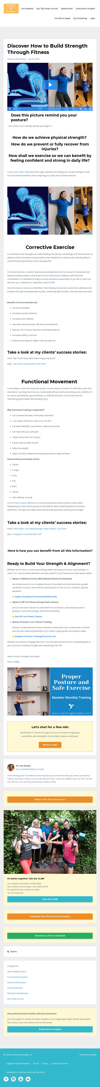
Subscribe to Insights (85, 8)
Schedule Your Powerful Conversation (50, 916)
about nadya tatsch (16, 971)
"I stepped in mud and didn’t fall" (27, 534)
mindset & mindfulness (17, 993)
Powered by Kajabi (88, 1054)
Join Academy (27, 8)
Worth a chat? (50, 745)
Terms (36, 1063)
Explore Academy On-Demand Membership (36, 596)
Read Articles (67, 8)
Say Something (80, 18)
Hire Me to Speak (62, 18)
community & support (17, 977)
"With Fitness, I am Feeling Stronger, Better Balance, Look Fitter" (40, 528)
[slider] (48, 109)
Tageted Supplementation (18, 1063)
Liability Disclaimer (59, 1063)
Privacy (45, 1063)
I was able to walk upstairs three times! (29, 363)
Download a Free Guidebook (50, 936)
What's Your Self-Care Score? (50, 799)
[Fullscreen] (90, 109)
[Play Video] (9, 109)
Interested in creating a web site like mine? (25, 1072)
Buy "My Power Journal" (47, 8)
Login (92, 18)
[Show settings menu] (85, 109)
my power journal (15, 998)
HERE (52, 282)
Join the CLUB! (50, 899)
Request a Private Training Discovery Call (35, 636)
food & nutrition (15, 988)
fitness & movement (16, 59)
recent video (18, 172)
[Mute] (80, 109)
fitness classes (19, 502)
